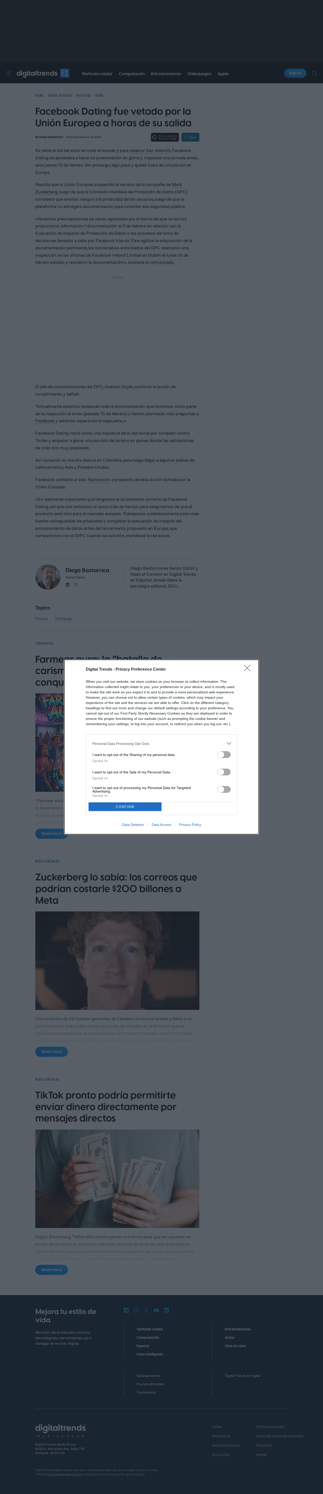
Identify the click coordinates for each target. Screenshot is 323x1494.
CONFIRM (125, 807)
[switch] (224, 754)
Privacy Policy (190, 825)
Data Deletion (133, 825)
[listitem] (161, 743)
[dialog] (161, 747)
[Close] (249, 669)
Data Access (161, 825)
